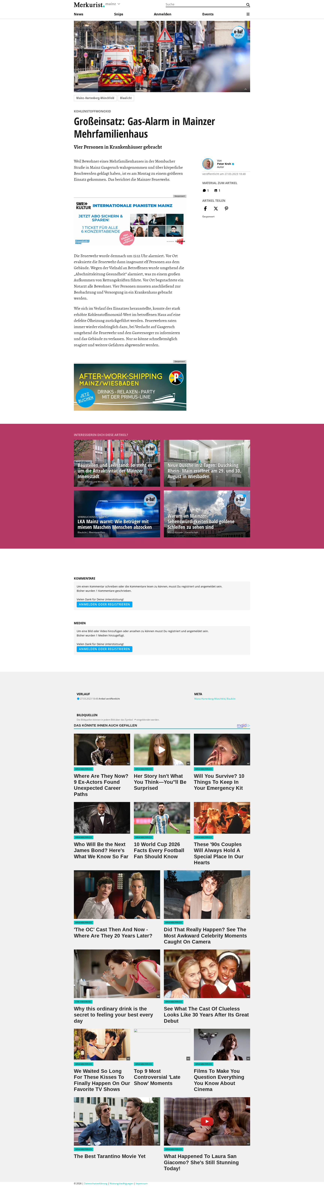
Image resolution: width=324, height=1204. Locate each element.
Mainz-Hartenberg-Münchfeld (95, 98)
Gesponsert (174, 481)
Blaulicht (126, 98)
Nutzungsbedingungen (121, 1183)
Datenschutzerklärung (95, 1183)
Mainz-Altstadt (175, 532)
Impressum (142, 1183)
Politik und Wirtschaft (97, 481)
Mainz (81, 481)
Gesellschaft (191, 532)
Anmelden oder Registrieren (104, 604)
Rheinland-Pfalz (97, 532)
